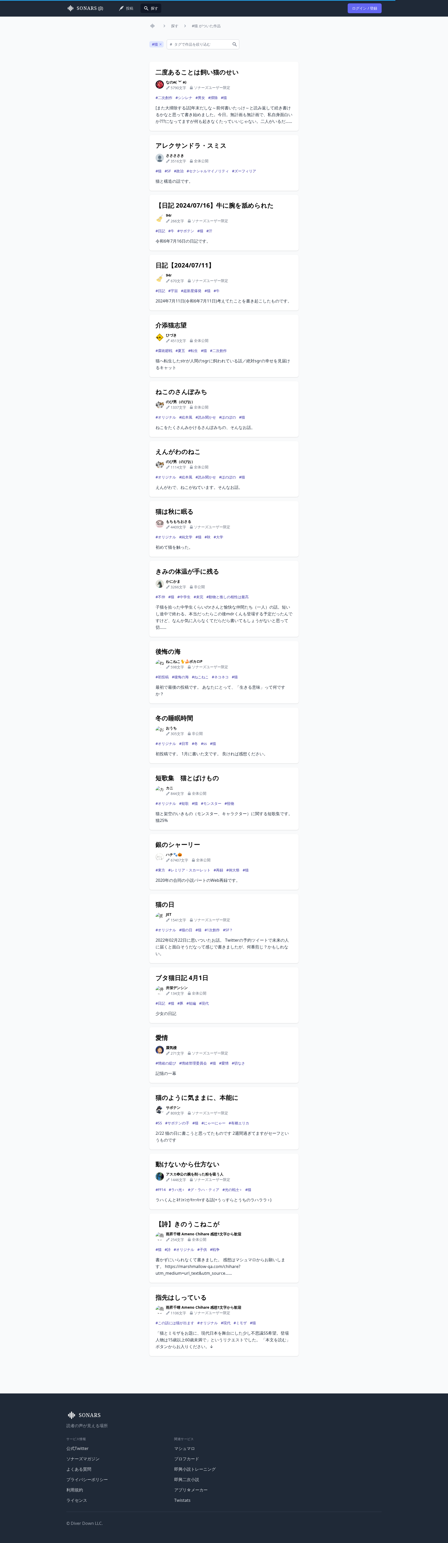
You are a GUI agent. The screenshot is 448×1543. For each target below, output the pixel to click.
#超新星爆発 (191, 290)
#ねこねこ (200, 676)
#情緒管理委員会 (193, 1063)
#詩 (168, 1249)
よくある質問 (78, 1469)
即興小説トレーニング (195, 1469)
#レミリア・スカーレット (189, 870)
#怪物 (229, 803)
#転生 (193, 350)
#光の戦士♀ (232, 1189)
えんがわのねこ (178, 451)
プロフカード (186, 1459)
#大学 (218, 536)
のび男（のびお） (180, 401)
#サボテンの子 (177, 1123)
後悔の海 (168, 651)
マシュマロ (184, 1448)
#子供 (202, 1249)
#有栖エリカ (239, 1123)
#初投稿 (162, 676)
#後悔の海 (180, 676)
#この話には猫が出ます (175, 1322)
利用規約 (74, 1490)
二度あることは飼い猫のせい (197, 72)
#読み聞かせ (205, 417)
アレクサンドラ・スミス (191, 145)
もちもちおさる (178, 521)
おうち (171, 727)
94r (169, 215)
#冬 (195, 743)
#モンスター (211, 803)
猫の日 (165, 904)
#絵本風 (185, 417)
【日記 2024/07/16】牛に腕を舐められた (215, 205)
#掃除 (213, 97)
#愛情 (224, 1063)
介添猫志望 (171, 325)
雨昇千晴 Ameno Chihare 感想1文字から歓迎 (203, 1233)
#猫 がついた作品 (206, 25)
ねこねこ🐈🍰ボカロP (184, 661)
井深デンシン (177, 987)
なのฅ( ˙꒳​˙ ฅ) (176, 82)
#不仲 (160, 596)
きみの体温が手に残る (187, 571)
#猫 (224, 97)
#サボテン (185, 230)
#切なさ (238, 1063)
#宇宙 (173, 290)
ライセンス (76, 1500)
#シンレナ (184, 97)
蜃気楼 (171, 1047)
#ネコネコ (220, 676)
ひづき (171, 335)
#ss (204, 743)
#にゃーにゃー (213, 1123)
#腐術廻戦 (164, 350)
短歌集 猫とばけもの (187, 778)
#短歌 (184, 803)
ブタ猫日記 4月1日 (182, 978)
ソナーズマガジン (83, 1459)
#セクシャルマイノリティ (208, 170)
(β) (90, 8)
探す (174, 25)
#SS (159, 1123)
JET (168, 914)
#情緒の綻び (166, 1063)
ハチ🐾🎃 (174, 854)
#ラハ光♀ (177, 1189)
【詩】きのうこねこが (188, 1224)
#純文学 (185, 536)
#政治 (179, 170)
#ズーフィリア (244, 170)
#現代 (204, 1003)
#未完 (198, 596)
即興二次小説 (186, 1479)
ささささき (175, 155)
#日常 (184, 743)
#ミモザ (240, 1322)
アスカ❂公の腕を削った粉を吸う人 (194, 1174)
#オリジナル (166, 417)
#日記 (160, 230)
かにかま (173, 581)
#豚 (180, 1003)
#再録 (218, 870)
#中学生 (184, 596)
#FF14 (161, 1189)
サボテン (173, 1107)
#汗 (209, 230)
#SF (168, 170)
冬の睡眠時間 (174, 718)
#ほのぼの (227, 417)
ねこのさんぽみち (181, 391)
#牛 (171, 230)
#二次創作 (164, 97)
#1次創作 (212, 929)
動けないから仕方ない (188, 1164)
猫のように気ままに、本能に (197, 1097)
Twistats (182, 1500)
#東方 (160, 870)
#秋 (208, 536)
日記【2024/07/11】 (185, 265)
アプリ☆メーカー (191, 1490)
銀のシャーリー (178, 844)
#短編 (191, 1003)
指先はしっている (181, 1297)
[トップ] (153, 26)
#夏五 (180, 350)
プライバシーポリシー (87, 1479)
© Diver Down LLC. (84, 1523)
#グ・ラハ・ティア (203, 1189)
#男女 (200, 97)
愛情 (162, 1037)
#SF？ (228, 929)
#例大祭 (233, 870)
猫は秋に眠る (175, 511)
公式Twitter (77, 1448)
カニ (169, 787)
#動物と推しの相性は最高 (227, 596)
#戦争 (215, 1249)
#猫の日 (185, 929)
